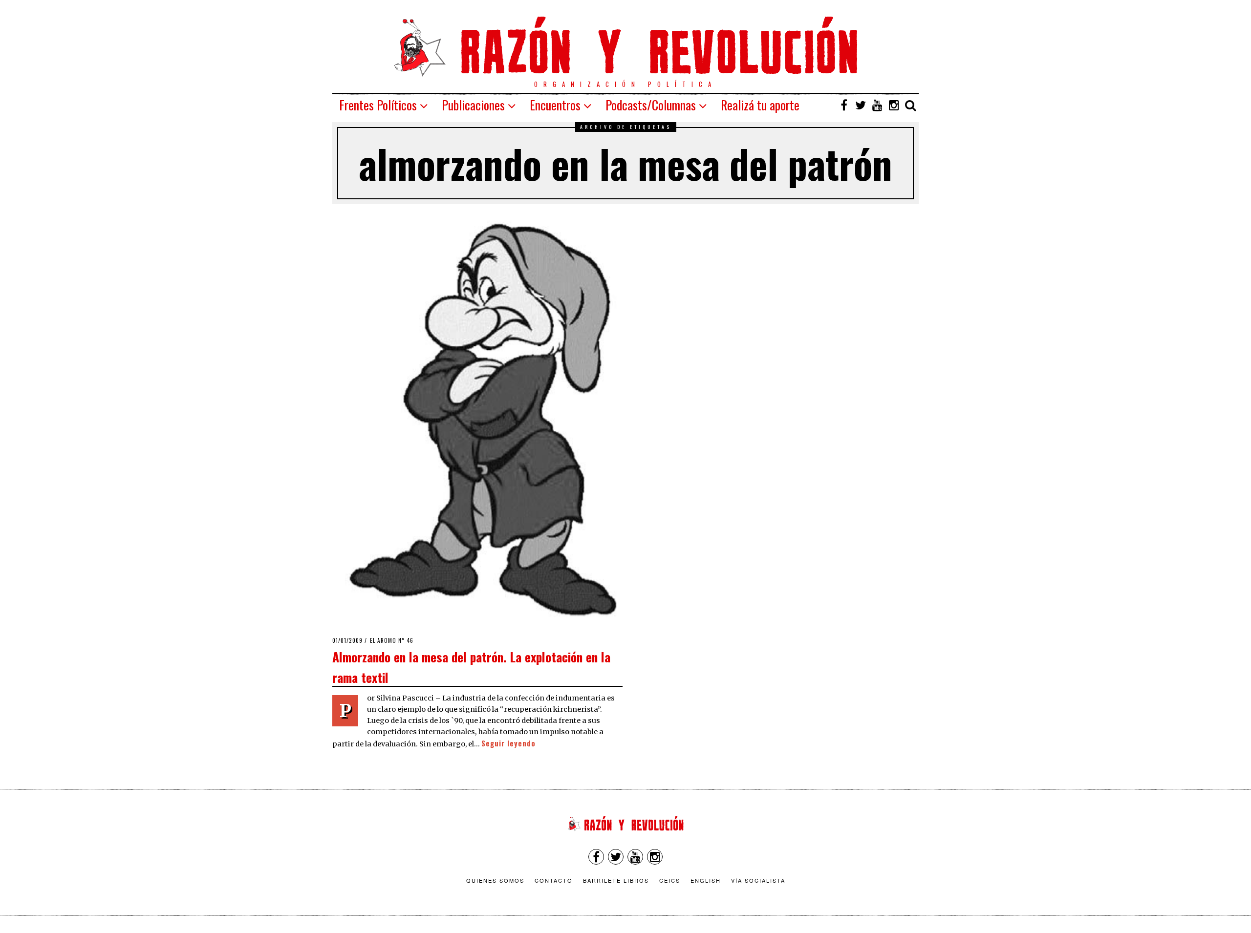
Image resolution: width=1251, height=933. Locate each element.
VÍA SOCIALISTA (758, 880)
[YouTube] (877, 105)
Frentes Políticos (378, 104)
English (705, 880)
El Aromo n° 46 (391, 640)
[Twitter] (860, 105)
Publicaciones (473, 104)
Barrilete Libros (616, 880)
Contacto (554, 880)
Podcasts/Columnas (650, 104)
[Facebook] (844, 105)
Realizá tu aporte (760, 104)
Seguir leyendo (508, 743)
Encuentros (555, 104)
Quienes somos (495, 880)
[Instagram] (893, 105)
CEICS (669, 880)
